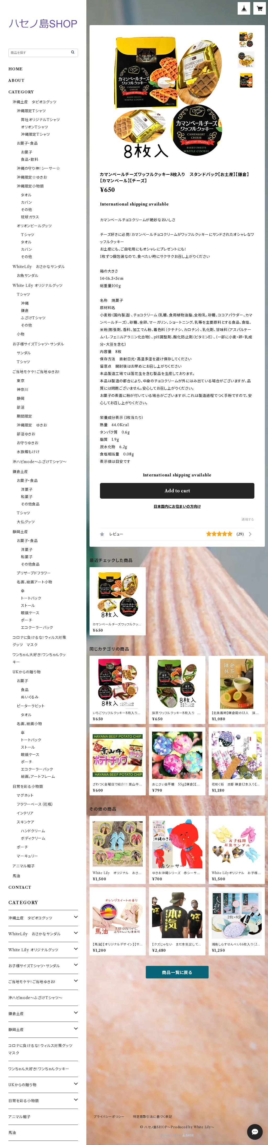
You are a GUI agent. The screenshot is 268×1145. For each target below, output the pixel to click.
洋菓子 (26, 489)
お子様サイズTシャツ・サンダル (38, 344)
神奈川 (22, 389)
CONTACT (19, 887)
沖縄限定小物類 (30, 186)
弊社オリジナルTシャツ (40, 119)
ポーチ (26, 620)
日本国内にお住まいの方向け (177, 506)
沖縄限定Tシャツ (31, 111)
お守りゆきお (27, 443)
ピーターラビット (30, 706)
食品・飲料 (29, 159)
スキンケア (26, 822)
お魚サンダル (27, 275)
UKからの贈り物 (27, 672)
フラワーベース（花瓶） (35, 804)
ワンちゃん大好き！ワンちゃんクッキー (38, 1069)
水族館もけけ (28, 451)
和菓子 (26, 496)
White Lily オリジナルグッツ (38, 285)
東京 (21, 380)
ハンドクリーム (33, 831)
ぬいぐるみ (30, 697)
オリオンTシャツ (34, 127)
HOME (15, 69)
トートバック (31, 598)
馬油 (16, 876)
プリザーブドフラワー (34, 573)
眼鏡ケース (30, 613)
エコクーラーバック (37, 627)
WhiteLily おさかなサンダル (39, 266)
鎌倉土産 (20, 471)
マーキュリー (27, 856)
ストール (28, 605)
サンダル (24, 353)
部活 (21, 407)
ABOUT (16, 80)
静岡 (21, 398)
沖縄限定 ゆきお (32, 425)
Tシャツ (27, 234)
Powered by (171, 1135)
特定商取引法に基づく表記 (152, 1117)
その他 (26, 209)
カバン (26, 202)
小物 (21, 334)
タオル (26, 195)
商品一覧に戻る (177, 972)
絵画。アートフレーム (38, 776)
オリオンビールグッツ (34, 226)
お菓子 (26, 152)
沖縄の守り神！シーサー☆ (38, 168)
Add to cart (177, 490)
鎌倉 (25, 310)
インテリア (25, 813)
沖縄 (25, 303)
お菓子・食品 (27, 143)
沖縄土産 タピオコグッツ (35, 102)
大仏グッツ (26, 522)
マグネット (25, 795)
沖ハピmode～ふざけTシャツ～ (40, 461)
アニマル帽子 (24, 866)
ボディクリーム (33, 838)
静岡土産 (20, 531)
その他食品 (30, 504)
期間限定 (24, 416)
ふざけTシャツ (33, 318)
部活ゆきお (26, 434)
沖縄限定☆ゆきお (34, 177)
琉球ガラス (30, 217)
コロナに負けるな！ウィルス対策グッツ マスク (42, 1049)
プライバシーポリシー (109, 1117)
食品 (25, 689)
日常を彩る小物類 (28, 786)
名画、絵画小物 (29, 723)
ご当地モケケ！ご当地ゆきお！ (36, 371)
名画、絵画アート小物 (34, 582)
